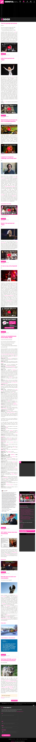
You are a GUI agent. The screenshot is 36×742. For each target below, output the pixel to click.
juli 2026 (21, 524)
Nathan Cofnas (7, 186)
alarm (9, 410)
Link (2, 721)
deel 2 (16, 356)
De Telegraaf (8, 605)
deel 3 (3, 357)
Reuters (2, 385)
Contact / (8, 703)
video (2, 448)
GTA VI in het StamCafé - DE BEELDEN (25, 508)
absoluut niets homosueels (9, 295)
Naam (2, 725)
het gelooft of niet (7, 680)
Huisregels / (12, 703)
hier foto (14, 447)
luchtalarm (9, 451)
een (5, 553)
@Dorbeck (2, 697)
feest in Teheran (3, 450)
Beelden (7, 444)
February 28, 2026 (4, 347)
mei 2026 (21, 526)
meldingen (11, 430)
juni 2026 (21, 525)
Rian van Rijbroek (14, 474)
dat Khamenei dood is (11, 412)
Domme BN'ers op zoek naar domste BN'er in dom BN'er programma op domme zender (27, 513)
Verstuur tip (6, 735)
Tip (2, 713)
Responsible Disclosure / (30, 703)
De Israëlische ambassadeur (10, 366)
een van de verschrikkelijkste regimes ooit (7, 354)
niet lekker (7, 554)
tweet (9, 452)
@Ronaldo (2, 573)
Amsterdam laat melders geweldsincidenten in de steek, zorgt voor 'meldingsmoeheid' (26, 512)
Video (7, 428)
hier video (12, 473)
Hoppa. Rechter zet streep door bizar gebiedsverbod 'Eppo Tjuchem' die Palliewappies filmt (27, 510)
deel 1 (13, 356)
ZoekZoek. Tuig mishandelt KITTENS (25, 516)
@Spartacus (2, 153)
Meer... (21, 528)
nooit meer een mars (4, 687)
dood (6, 179)
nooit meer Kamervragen (10, 686)
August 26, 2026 (12, 30)
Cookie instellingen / (24, 703)
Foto (6, 426)
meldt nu (10, 358)
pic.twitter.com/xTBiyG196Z (9, 28)
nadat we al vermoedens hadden (11, 681)
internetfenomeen (14, 552)
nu (9, 135)
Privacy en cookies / (18, 703)
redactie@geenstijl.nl (19, 711)
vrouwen (10, 687)
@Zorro (2, 116)
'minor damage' (5, 477)
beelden (2, 362)
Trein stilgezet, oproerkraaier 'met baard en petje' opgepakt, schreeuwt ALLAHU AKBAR (26, 518)
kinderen (11, 688)
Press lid (8, 458)
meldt (8, 380)
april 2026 (21, 527)
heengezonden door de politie (5, 618)
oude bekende (12, 186)
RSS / (14, 703)
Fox (13, 392)
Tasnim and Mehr (4, 408)
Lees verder (3, 115)
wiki (6, 365)
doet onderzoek (13, 456)
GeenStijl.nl (12, 741)
